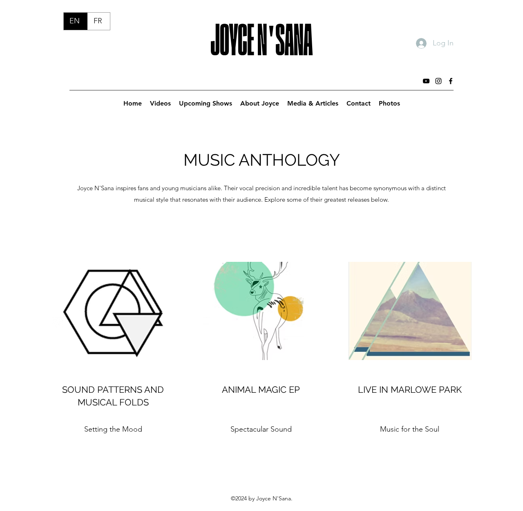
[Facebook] (451, 81)
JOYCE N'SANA (261, 32)
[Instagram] (438, 81)
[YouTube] (426, 81)
